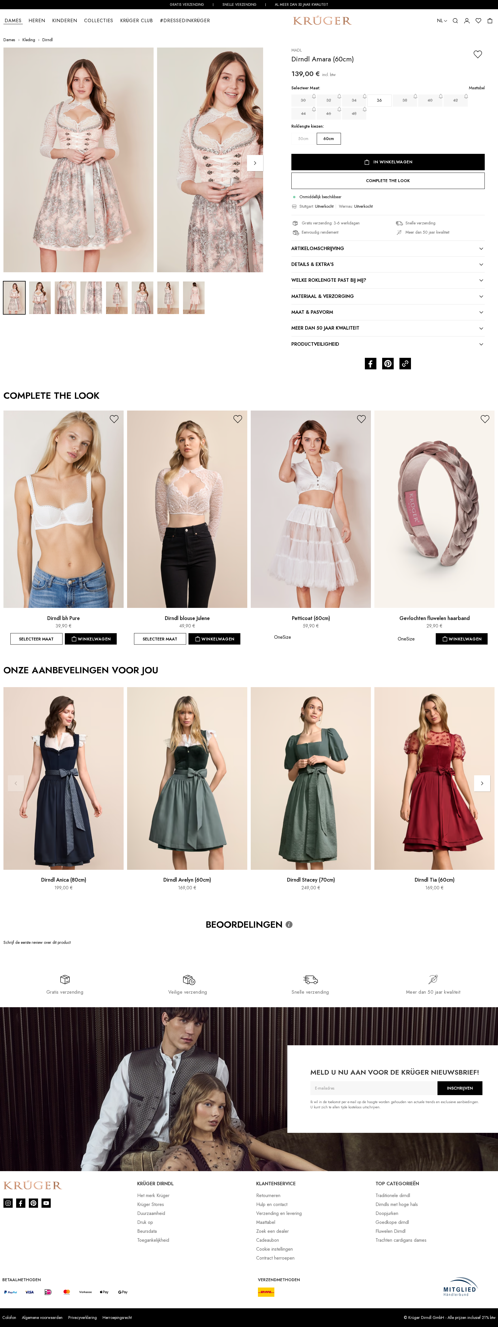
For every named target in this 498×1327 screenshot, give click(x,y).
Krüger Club (136, 20)
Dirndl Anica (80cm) (63, 880)
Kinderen (64, 20)
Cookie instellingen (274, 1249)
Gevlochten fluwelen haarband (434, 618)
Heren (37, 20)
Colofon (9, 1317)
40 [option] (430, 100)
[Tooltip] (289, 924)
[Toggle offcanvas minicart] (490, 21)
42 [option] (455, 100)
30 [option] (303, 100)
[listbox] (388, 107)
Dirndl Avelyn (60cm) (187, 880)
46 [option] (328, 113)
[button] (442, 20)
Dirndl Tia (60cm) (434, 880)
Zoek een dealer (272, 1231)
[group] (388, 118)
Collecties (98, 20)
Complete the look (388, 181)
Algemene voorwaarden (42, 1317)
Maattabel (265, 1222)
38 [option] (405, 100)
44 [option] (303, 113)
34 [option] (354, 100)
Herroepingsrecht (117, 1317)
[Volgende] (255, 163)
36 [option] (379, 100)
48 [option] (354, 113)
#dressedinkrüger (185, 20)
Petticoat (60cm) (311, 618)
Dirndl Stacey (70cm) (311, 880)
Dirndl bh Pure (63, 618)
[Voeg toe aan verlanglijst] (478, 54)
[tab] (388, 248)
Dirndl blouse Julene (187, 618)
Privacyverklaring (82, 1317)
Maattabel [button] (477, 88)
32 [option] (329, 100)
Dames (13, 20)
